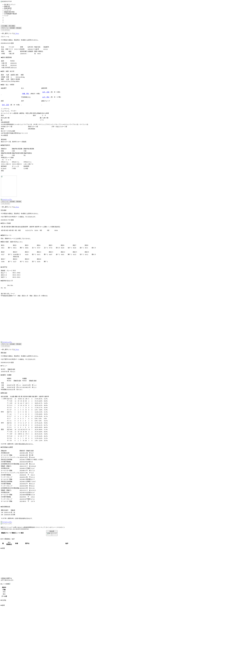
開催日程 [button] (7, 6)
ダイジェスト (54, 534)
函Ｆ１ (82, 247)
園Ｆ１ (10, 247)
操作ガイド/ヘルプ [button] (6, 527)
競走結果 (52, 531)
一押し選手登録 (5, 30)
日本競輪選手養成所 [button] (10, 13)
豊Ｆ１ (46, 254)
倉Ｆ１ (58, 254)
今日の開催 (4, 26)
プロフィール (4, 28)
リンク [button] (6, 15)
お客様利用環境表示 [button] (29, 527)
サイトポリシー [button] (51, 527)
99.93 (39, 53)
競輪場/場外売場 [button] (9, 12)
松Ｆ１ (22, 261)
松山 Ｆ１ (4, 273)
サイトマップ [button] (40, 527)
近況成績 (12, 28)
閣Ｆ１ (22, 247)
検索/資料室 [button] (8, 8)
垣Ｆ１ (82, 254)
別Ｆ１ (34, 261)
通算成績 (18, 28)
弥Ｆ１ (10, 254)
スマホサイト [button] (61, 527)
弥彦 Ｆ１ (4, 277)
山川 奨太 (45, 97)
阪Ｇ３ (19, 254)
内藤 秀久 (25, 93)
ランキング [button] (7, 10)
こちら (17, 33)
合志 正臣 (45, 92)
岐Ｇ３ (94, 247)
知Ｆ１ (70, 247)
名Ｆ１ (34, 247)
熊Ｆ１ (34, 254)
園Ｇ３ (94, 254)
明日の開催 (12, 26)
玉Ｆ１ (46, 247)
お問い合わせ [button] (17, 527)
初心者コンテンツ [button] (9, 4)
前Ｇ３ (58, 247)
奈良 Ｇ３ (4, 275)
